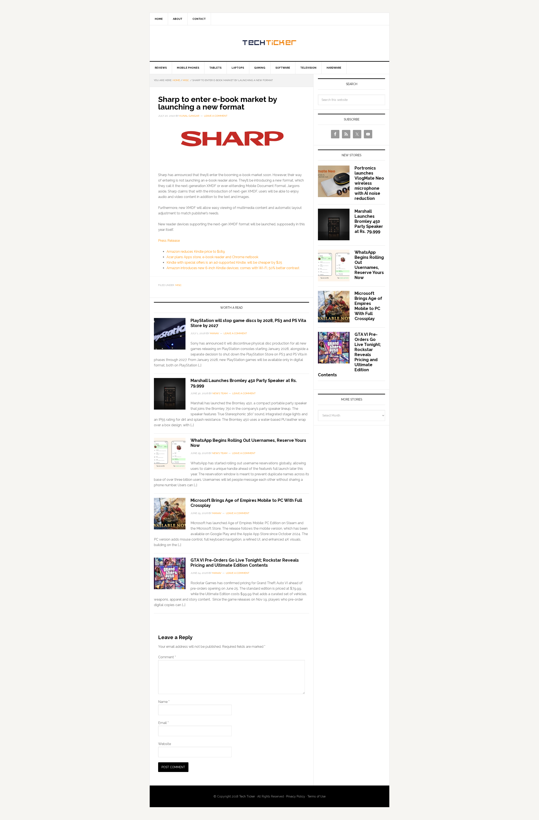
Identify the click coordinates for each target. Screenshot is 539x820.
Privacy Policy (295, 796)
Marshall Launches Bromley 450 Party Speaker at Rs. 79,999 (369, 221)
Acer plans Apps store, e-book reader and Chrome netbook (212, 257)
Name (163, 702)
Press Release (169, 241)
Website (164, 744)
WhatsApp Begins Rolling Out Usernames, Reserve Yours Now (369, 265)
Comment (167, 657)
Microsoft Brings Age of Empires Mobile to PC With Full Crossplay (368, 306)
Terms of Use (316, 796)
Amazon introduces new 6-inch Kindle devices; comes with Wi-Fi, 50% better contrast (233, 268)
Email (163, 723)
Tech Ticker (269, 43)
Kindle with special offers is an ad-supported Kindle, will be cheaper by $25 (224, 262)
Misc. (178, 285)
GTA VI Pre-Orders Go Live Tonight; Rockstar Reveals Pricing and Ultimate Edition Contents (245, 563)
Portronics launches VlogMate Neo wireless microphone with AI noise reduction (369, 183)
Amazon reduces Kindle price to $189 (196, 252)
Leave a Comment (215, 115)
